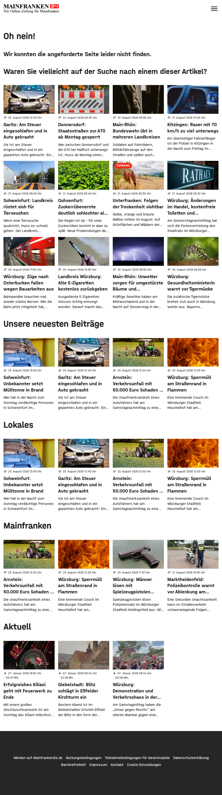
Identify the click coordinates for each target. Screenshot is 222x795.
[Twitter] (111, 743)
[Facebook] (98, 743)
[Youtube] (124, 743)
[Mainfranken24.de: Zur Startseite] (31, 9)
